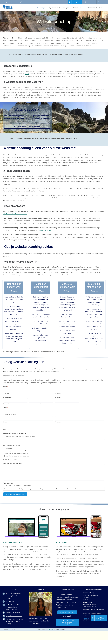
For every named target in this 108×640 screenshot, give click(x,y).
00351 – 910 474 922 (12, 605)
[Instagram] (99, 2)
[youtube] (94, 2)
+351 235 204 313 (11, 601)
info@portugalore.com (20, 2)
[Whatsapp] (90, 2)
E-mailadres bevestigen (36, 404)
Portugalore (49, 629)
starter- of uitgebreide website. (15, 214)
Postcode (58, 422)
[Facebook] (85, 2)
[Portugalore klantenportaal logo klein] (86, 616)
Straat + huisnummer (9, 414)
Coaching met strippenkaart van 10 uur (17, 453)
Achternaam (58, 393)
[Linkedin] (103, 2)
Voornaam (6, 393)
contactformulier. (45, 230)
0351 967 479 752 (11, 609)
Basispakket (9, 448)
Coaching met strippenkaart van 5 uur (16, 451)
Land (4, 429)
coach (27, 74)
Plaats (5, 422)
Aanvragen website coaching (15, 494)
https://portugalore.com (14, 616)
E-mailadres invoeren (9, 404)
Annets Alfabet (61, 542)
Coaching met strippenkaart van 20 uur (17, 456)
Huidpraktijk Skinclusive (12, 542)
